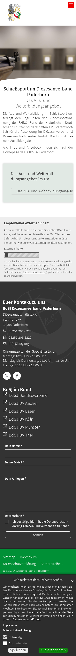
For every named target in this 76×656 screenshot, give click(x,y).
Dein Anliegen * (15, 478)
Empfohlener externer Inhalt (26, 223)
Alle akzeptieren (53, 650)
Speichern (18, 650)
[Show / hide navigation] (71, 5)
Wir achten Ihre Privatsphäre (38, 580)
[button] (7, 376)
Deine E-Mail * (14, 462)
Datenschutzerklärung (26, 619)
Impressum (10, 625)
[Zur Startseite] (14, 12)
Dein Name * (13, 446)
